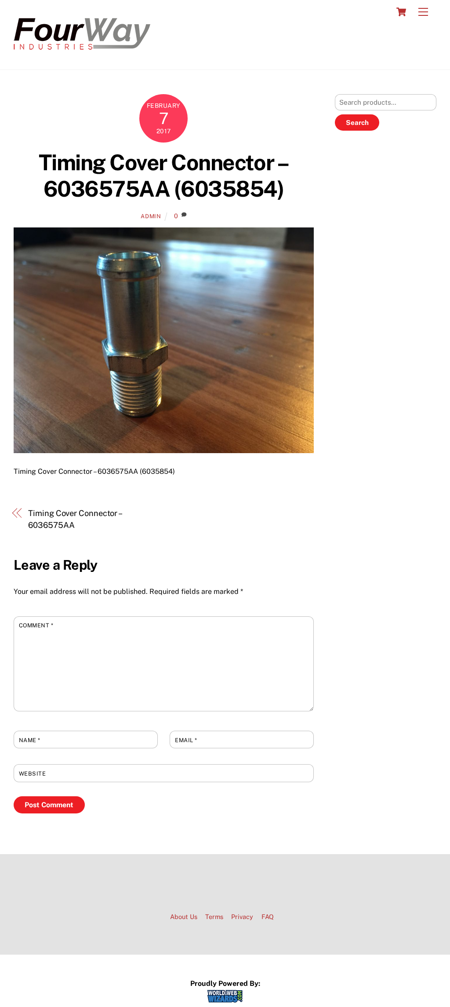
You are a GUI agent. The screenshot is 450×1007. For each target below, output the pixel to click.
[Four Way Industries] (82, 54)
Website (32, 773)
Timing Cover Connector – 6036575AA (74, 519)
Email (186, 740)
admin (151, 216)
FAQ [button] (267, 916)
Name (29, 740)
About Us (183, 916)
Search (357, 122)
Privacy (242, 916)
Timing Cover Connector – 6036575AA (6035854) (164, 175)
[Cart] (401, 12)
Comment (36, 625)
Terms (214, 916)
